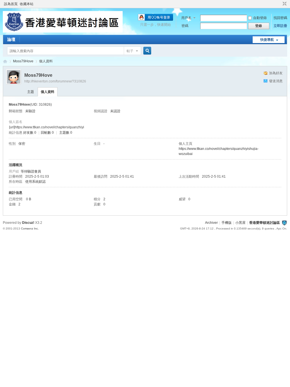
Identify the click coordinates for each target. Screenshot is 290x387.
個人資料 (47, 92)
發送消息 (276, 81)
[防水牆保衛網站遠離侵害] (284, 223)
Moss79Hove (23, 61)
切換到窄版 (284, 4)
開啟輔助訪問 (279, 4)
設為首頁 (11, 4)
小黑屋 (240, 223)
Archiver (211, 223)
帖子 (130, 51)
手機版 (226, 223)
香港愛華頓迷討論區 (5, 61)
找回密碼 (280, 18)
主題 (30, 92)
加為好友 (276, 73)
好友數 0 (29, 133)
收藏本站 (26, 4)
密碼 (185, 26)
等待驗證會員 (31, 171)
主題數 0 (65, 133)
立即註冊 (280, 26)
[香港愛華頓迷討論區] (63, 31)
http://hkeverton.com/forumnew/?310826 (55, 81)
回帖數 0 (47, 133)
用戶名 (186, 18)
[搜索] (146, 51)
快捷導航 (267, 40)
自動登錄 (260, 18)
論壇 (11, 39)
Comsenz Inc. (30, 228)
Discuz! (28, 223)
